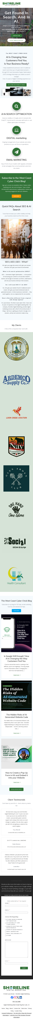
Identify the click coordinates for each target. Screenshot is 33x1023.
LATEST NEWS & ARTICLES (16, 40)
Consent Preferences (7, 1013)
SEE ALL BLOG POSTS (16, 789)
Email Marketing (12, 931)
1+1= (7, 961)
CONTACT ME (16, 35)
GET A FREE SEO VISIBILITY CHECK (16, 84)
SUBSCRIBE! (16, 196)
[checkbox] (5, 919)
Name (7, 903)
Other (8, 935)
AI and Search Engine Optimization (14, 920)
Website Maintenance (14, 929)
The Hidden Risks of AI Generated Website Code (16, 715)
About (11, 1008)
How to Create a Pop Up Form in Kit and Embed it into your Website (16, 775)
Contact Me (17, 1008)
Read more (16, 675)
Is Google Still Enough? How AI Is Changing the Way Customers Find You (16, 658)
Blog (7, 1008)
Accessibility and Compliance (13, 923)
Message (8, 940)
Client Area (24, 1008)
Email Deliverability (14, 933)
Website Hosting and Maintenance (14, 927)
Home (3, 1008)
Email (7, 910)
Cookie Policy (18, 1011)
